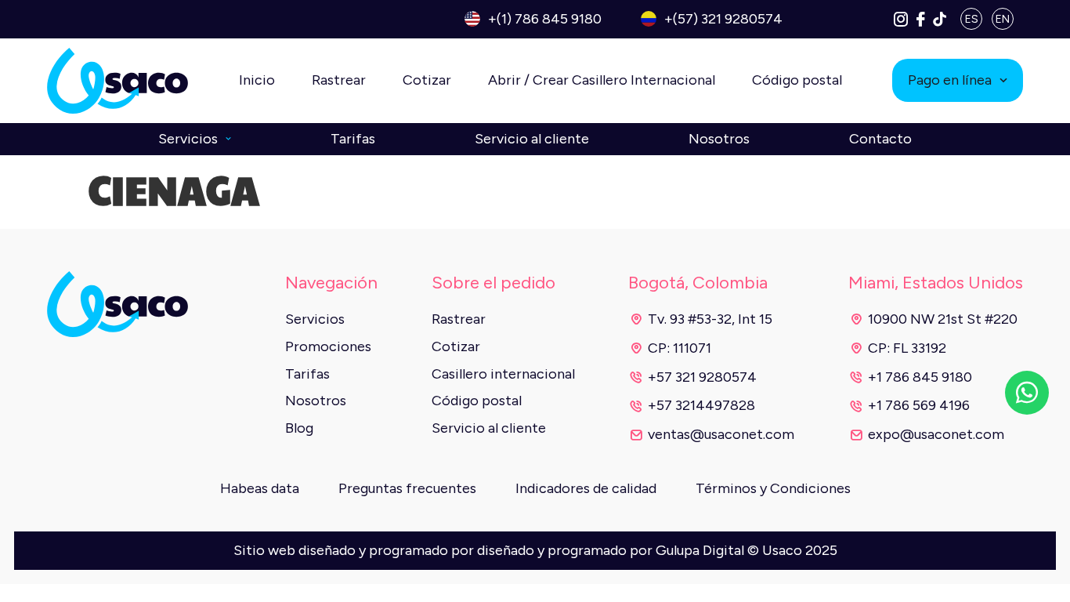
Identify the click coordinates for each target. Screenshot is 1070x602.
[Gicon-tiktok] (940, 19)
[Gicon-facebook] (920, 19)
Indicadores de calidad (585, 488)
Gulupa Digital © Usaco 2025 (746, 550)
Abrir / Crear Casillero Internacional (601, 80)
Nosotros (719, 139)
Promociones (328, 346)
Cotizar (427, 80)
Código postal (797, 80)
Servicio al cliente (532, 139)
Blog (299, 428)
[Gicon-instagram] (901, 19)
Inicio (257, 80)
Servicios (188, 139)
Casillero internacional (503, 374)
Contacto (880, 139)
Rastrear (339, 80)
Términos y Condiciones (773, 488)
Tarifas (353, 139)
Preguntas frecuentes (407, 488)
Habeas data (259, 488)
